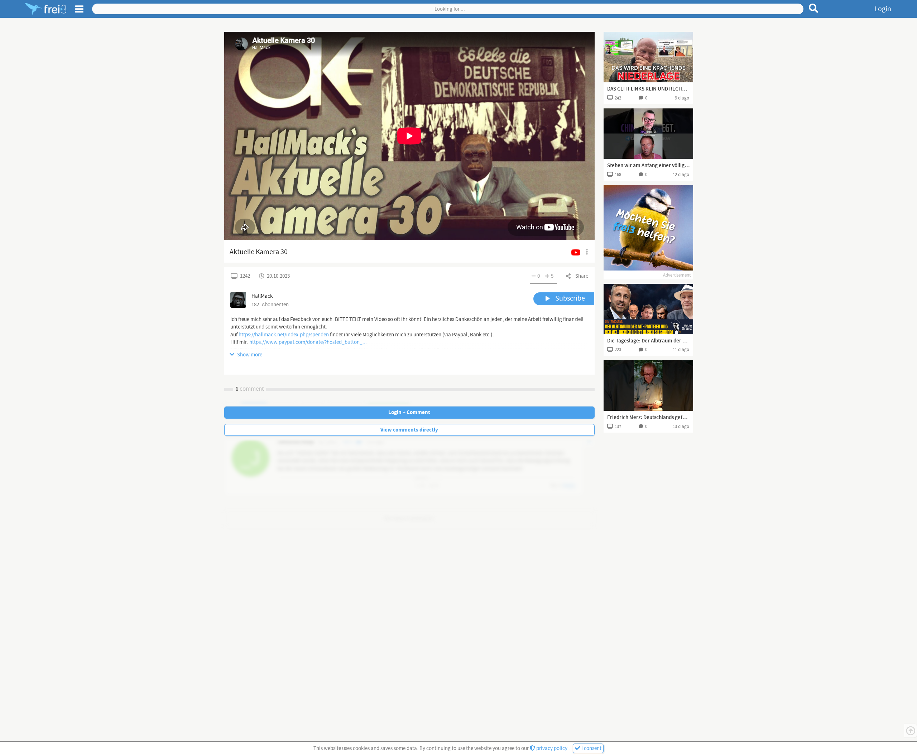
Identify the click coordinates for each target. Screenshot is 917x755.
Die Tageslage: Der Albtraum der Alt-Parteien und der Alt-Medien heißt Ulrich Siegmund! (648, 341)
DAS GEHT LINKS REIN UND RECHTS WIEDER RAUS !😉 (648, 89)
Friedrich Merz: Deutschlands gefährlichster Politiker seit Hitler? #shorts (648, 417)
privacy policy (551, 748)
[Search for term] (813, 8)
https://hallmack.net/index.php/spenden (284, 334)
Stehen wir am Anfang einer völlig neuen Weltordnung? (648, 165)
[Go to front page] (45, 9)
